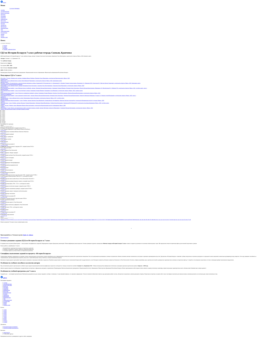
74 (101, 219)
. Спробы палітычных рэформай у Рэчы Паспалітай (15, 204)
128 (190, 219)
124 (182, 219)
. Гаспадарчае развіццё (8, 134)
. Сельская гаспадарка (8, 157)
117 (169, 219)
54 (73, 219)
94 (128, 219)
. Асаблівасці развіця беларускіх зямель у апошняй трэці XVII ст (18, 181)
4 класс (3, 114)
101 (139, 219)
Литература (3, 25)
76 (103, 219)
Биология (3, 14)
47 (63, 219)
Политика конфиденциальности (10, 328)
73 (99, 219)
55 (74, 219)
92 (125, 219)
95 (129, 219)
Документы (3, 324)
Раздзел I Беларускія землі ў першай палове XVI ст (14, 128)
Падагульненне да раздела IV (8, 212)
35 (47, 219)
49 (66, 219)
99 (135, 219)
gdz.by (4, 2)
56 (76, 219)
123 (180, 219)
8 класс (3, 119)
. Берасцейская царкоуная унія (10, 165)
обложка (3, 219)
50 (68, 219)
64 (87, 219)
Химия (2, 35)
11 (18, 8)
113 (162, 219)
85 (116, 219)
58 (79, 219)
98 (134, 219)
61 (83, 219)
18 (24, 219)
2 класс (3, 111)
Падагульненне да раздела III (8, 196)
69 (94, 219)
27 (36, 219)
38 (51, 219)
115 (165, 219)
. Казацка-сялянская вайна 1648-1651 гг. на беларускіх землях (17, 176)
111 (158, 219)
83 (113, 219)
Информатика (4, 19)
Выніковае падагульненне (8, 214)
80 (109, 219)
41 (55, 219)
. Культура (5, 141)
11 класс (4, 122)
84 (114, 219)
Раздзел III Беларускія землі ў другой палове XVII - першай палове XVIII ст (19, 175)
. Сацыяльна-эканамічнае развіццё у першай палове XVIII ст (17, 188)
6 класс (3, 116)
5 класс (3, 115)
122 (178, 219)
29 (39, 219)
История (3, 23)
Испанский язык (5, 22)
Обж (2, 29)
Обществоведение (5, 31)
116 (167, 219)
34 (46, 219)
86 (117, 219)
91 (124, 219)
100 (137, 219)
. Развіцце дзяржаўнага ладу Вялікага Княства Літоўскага (16, 129)
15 (19, 219)
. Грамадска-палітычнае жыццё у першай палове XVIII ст (16, 186)
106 (148, 219)
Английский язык (5, 11)
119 (173, 219)
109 (154, 219)
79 (107, 219)
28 (37, 219)
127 (188, 219)
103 (143, 219)
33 (44, 219)
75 (102, 219)
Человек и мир (4, 37)
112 (160, 219)
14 (18, 219)
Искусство (3, 20)
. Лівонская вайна (6, 147)
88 (120, 219)
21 (28, 219)
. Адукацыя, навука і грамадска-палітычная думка (14, 191)
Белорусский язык (5, 13)
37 (50, 219)
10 (17, 8)
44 (59, 219)
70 (95, 219)
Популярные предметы (6, 280)
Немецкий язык (4, 28)
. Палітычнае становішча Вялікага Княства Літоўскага (15, 131)
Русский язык (4, 32)
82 (112, 219)
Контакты (3, 330)
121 (177, 219)
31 (41, 219)
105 (146, 219)
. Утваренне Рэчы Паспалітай (9, 150)
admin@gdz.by (6, 332)
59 (80, 219)
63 (85, 219)
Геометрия (3, 17)
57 (77, 219)
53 (72, 219)
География (3, 16)
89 (121, 219)
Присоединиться (4, 237)
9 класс (3, 120)
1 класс (3, 110)
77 (105, 219)
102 (141, 219)
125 (184, 219)
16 (21, 219)
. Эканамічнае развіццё (8, 199)
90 (123, 219)
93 (127, 219)
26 (35, 219)
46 (62, 219)
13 (17, 219)
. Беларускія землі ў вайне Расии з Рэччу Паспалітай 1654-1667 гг (18, 178)
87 (118, 219)
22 (29, 219)
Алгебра (3, 10)
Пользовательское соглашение (10, 326)
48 (65, 219)
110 (156, 219)
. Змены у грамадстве (7, 136)
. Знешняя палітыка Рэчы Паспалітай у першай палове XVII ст (17, 155)
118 (171, 219)
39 (52, 219)
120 (175, 219)
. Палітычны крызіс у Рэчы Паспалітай (12, 202)
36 (48, 219)
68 (92, 219)
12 (15, 219)
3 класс (3, 112)
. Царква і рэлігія (6, 139)
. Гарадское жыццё (7, 160)
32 (43, 219)
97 (132, 219)
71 (96, 219)
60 (81, 219)
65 (88, 219)
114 (163, 219)
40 (54, 219)
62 (84, 219)
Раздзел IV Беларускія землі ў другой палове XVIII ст (14, 198)
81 (110, 219)
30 (40, 219)
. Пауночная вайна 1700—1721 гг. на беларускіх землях (16, 183)
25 (33, 219)
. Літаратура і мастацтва (8, 193)
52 (70, 219)
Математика (3, 26)
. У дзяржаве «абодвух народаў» (10, 152)
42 (57, 219)
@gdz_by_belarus (28, 235)
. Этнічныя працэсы (7, 170)
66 (90, 219)
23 (30, 219)
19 (25, 219)
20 (26, 219)
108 (152, 219)
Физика (2, 34)
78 (106, 219)
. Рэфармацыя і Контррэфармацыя (11, 162)
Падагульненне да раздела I (8, 144)
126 (186, 219)
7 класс (3, 117)
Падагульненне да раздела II (8, 172)
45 (61, 219)
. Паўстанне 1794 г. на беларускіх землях (12, 207)
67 (91, 219)
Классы (2, 307)
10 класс (4, 121)
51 (69, 219)
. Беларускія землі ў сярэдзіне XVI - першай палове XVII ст (18, 146)
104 (145, 219)
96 (131, 219)
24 (32, 219)
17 (22, 219)
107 (150, 219)
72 (98, 219)
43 (58, 219)
